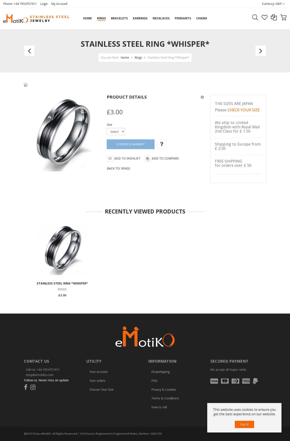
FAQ (154, 381)
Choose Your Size (101, 389)
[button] (202, 97)
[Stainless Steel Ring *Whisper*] (62, 249)
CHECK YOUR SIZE (244, 109)
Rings (138, 57)
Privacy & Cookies (163, 389)
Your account (98, 372)
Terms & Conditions (165, 398)
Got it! (244, 424)
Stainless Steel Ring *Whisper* (62, 283)
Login (44, 4)
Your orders (97, 381)
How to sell (159, 407)
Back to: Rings (118, 168)
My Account (59, 4)
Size (109, 125)
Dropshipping (160, 372)
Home (125, 57)
